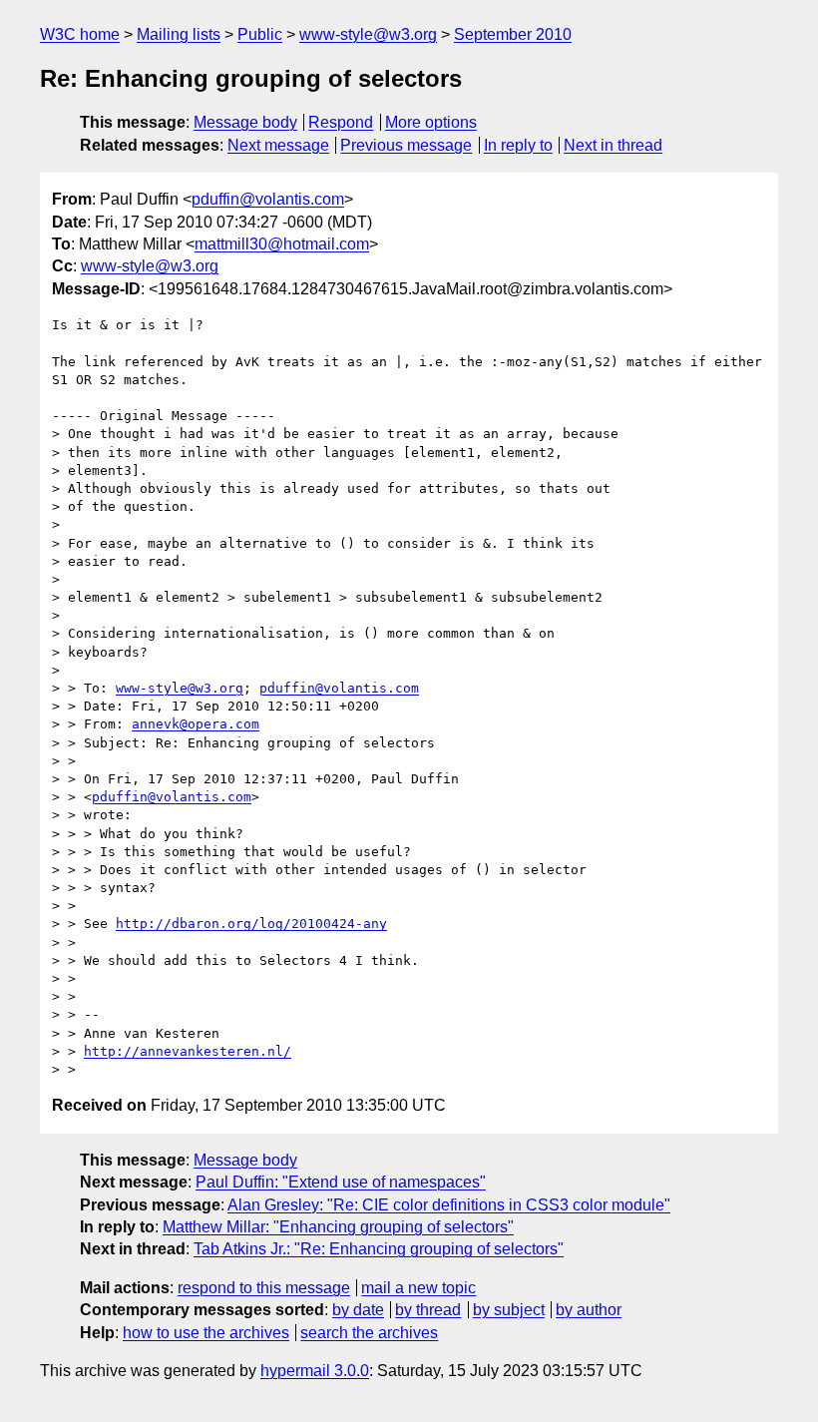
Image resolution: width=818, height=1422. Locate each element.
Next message (278, 145)
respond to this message (264, 1287)
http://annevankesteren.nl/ (187, 1051)
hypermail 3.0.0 (314, 1370)
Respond (340, 122)
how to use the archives (206, 1332)
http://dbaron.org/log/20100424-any (251, 923)
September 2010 (513, 34)
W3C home (80, 34)
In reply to (518, 145)
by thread (428, 1309)
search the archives (369, 1332)
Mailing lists (178, 34)
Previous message (406, 145)
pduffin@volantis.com (268, 199)
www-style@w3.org (368, 34)
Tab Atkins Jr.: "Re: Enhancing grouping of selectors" (379, 1248)
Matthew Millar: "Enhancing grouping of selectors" (338, 1226)
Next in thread (613, 145)
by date (358, 1309)
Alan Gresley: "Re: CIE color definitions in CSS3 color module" (448, 1204)
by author (588, 1309)
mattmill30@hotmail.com (282, 244)
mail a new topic (418, 1287)
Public (259, 34)
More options (431, 122)
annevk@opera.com (195, 723)
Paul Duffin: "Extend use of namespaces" (341, 1182)
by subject (509, 1309)
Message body (245, 122)
